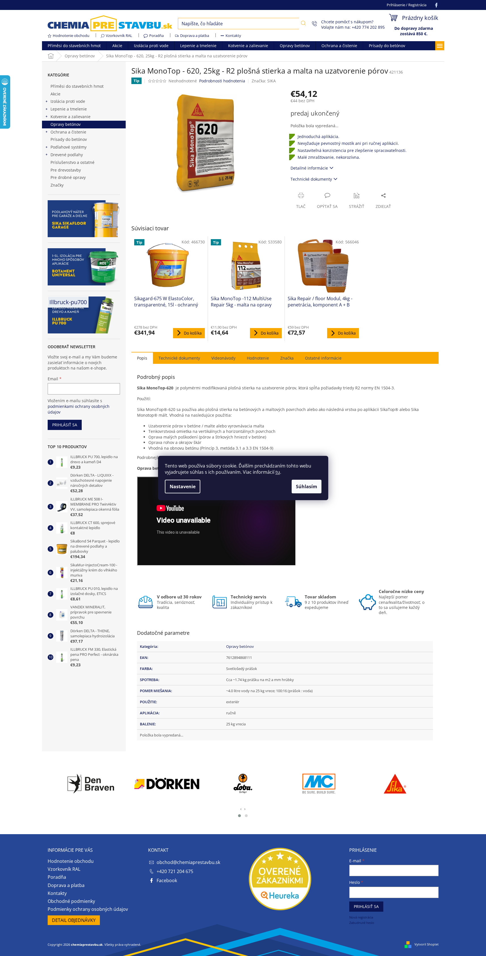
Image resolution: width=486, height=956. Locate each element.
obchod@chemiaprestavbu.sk (188, 862)
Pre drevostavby (66, 170)
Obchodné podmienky (71, 901)
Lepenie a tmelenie (69, 109)
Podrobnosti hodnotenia (222, 81)
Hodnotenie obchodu (71, 35)
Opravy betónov (66, 124)
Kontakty (233, 35)
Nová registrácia (361, 917)
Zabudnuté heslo (361, 922)
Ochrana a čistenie (68, 132)
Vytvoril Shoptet (427, 944)
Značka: (264, 81)
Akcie (55, 94)
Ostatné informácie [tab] (323, 358)
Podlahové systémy (69, 147)
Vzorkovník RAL (119, 35)
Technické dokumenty (311, 179)
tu (277, 472)
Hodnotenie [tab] (258, 358)
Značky (57, 185)
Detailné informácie (309, 168)
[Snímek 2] (246, 816)
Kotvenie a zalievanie (71, 116)
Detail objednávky (74, 920)
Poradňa (156, 35)
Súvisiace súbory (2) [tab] (179, 358)
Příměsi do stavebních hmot (77, 86)
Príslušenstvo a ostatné (72, 162)
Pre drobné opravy (68, 177)
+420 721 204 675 (175, 871)
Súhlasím (306, 486)
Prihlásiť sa (64, 424)
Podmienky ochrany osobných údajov (88, 909)
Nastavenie (182, 486)
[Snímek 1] (239, 816)
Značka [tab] (287, 358)
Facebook (167, 880)
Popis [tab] (142, 358)
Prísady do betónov (69, 139)
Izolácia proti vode (68, 101)
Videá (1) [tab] (223, 358)
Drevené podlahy (67, 154)
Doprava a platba (194, 35)
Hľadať (303, 23)
